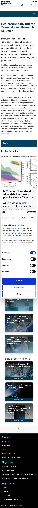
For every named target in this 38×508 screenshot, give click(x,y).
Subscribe (6, 496)
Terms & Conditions (11, 457)
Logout (5, 492)
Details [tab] (13, 218)
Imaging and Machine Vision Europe (17, 474)
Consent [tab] (5, 218)
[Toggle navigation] (34, 14)
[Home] (9, 3)
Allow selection (19, 287)
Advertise (6, 445)
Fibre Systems (8, 470)
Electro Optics (9, 466)
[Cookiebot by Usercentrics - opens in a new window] (27, 212)
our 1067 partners (15, 228)
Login (4, 488)
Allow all (19, 281)
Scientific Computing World (15, 478)
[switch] (33, 259)
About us (6, 441)
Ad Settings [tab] (23, 218)
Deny (19, 294)
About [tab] (33, 218)
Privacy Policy (8, 453)
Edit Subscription (10, 500)
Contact (6, 449)
